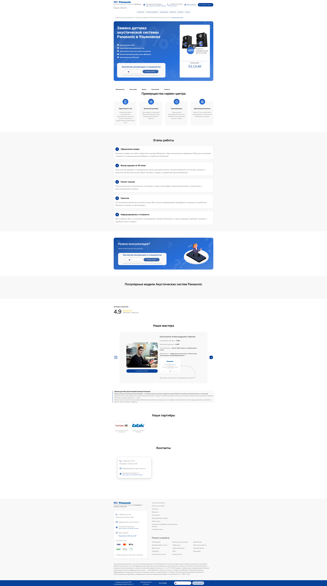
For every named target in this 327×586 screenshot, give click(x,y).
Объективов (156, 548)
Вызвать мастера (143, 371)
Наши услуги (156, 521)
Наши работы (155, 89)
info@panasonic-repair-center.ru (128, 522)
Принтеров (197, 551)
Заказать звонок (206, 4)
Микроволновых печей (159, 545)
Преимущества (120, 89)
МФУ (174, 551)
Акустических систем (159, 554)
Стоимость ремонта (158, 503)
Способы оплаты (157, 529)
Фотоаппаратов (198, 548)
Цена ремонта (164, 12)
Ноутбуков (155, 551)
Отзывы (187, 12)
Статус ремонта (191, 4)
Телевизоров (156, 542)
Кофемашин (177, 545)
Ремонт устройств (153, 12)
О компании (140, 12)
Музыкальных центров (180, 542)
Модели (144, 89)
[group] (122, 427)
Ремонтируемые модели (160, 518)
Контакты (180, 12)
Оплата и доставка (158, 506)
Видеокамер (197, 542)
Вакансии (173, 12)
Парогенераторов (178, 548)
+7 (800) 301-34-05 (175, 4)
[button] (211, 357)
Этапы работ (133, 89)
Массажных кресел (199, 545)
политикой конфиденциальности (153, 75)
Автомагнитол (177, 554)
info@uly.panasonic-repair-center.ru (133, 468)
